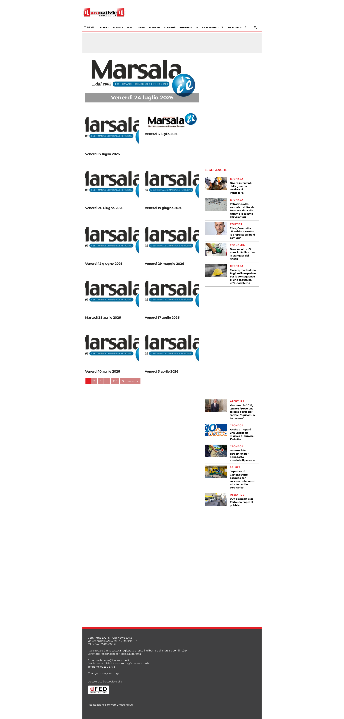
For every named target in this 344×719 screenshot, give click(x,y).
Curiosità (170, 27)
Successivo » (130, 381)
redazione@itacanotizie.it (112, 660)
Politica (118, 27)
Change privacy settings (103, 673)
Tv (197, 27)
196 (115, 381)
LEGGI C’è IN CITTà (236, 27)
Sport (141, 27)
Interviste (186, 27)
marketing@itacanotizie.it (132, 663)
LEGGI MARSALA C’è (212, 27)
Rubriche (154, 27)
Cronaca (104, 27)
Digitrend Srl (124, 704)
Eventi (130, 27)
